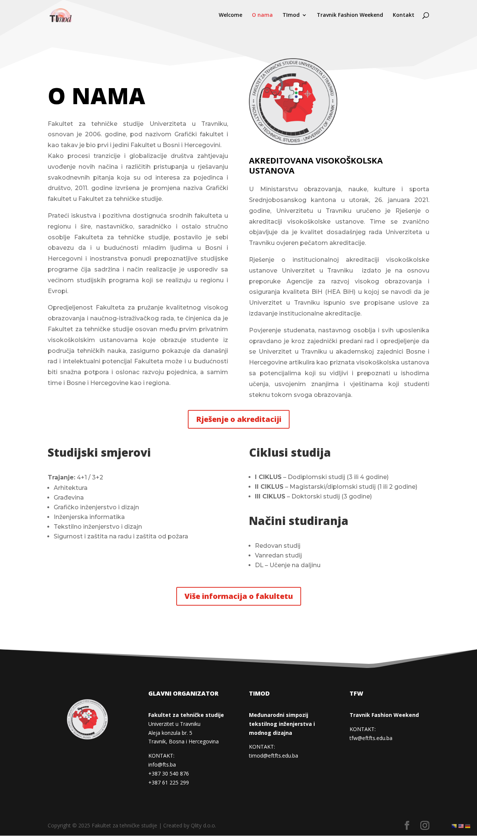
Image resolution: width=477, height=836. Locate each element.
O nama (262, 15)
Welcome (230, 15)
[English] (461, 825)
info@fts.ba (162, 764)
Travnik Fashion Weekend (350, 15)
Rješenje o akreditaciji (238, 419)
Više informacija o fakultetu (238, 596)
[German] (468, 825)
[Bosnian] (454, 825)
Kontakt (403, 15)
